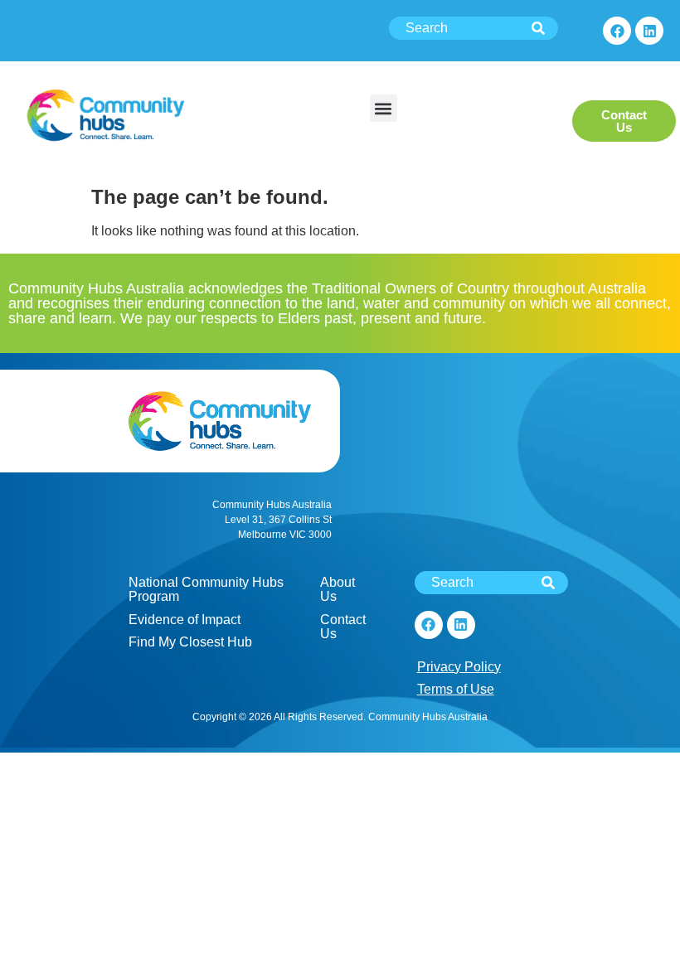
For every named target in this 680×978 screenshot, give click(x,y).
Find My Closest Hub (190, 642)
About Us (337, 589)
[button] (383, 108)
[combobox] (473, 28)
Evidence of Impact (184, 619)
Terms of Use (455, 689)
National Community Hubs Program (206, 589)
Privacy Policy (459, 667)
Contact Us (343, 627)
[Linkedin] (649, 31)
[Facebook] (617, 31)
